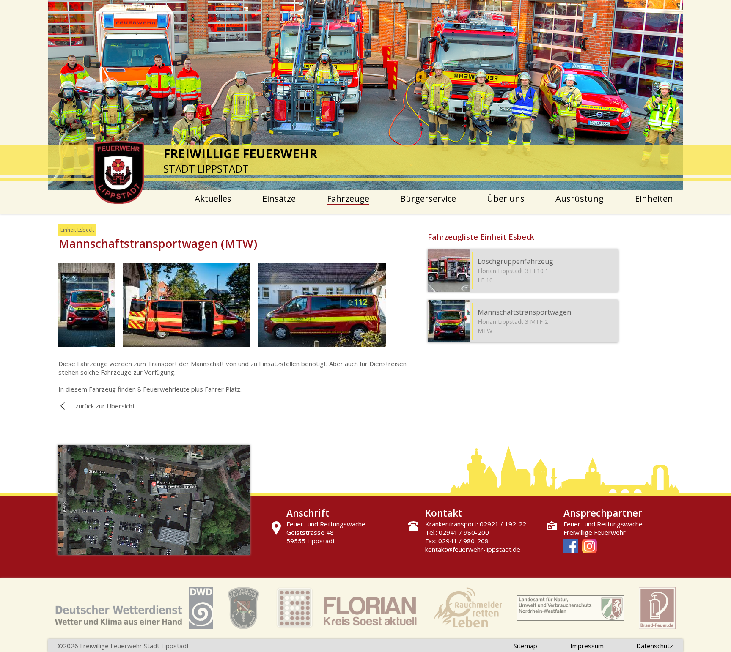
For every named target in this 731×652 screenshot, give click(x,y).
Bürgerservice (428, 198)
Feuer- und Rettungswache (603, 524)
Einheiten (654, 198)
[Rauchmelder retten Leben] (467, 609)
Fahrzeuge (348, 198)
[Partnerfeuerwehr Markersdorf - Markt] (243, 609)
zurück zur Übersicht (105, 406)
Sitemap (525, 645)
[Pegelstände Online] (570, 609)
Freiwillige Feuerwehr (594, 532)
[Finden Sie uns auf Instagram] (589, 547)
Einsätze (279, 198)
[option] (365, 95)
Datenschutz (654, 645)
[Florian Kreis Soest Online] (346, 609)
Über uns (506, 198)
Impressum (587, 645)
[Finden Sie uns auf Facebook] (570, 547)
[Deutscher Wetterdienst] (134, 609)
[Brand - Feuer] (657, 609)
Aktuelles (213, 198)
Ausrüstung (579, 198)
